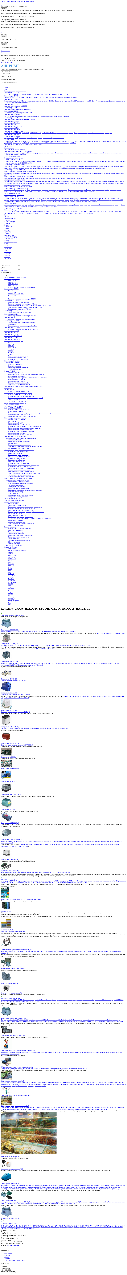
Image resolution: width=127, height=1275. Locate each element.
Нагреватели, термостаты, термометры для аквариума (50, 198)
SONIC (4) (105, 1227)
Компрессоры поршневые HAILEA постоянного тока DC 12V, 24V (76, 101)
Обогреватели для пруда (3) (71, 1202)
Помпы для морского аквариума (96, 190)
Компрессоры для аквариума (13, 131)
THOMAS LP (35, 116)
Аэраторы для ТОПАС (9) (9, 881)
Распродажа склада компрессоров (15, 91)
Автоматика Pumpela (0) (8, 1052)
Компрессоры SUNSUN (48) (10, 768)
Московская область (10, 218)
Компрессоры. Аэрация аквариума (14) (13, 1107)
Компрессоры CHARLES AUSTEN (57, 166)
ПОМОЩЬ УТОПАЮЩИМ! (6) (11, 1218)
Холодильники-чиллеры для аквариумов (70, 201)
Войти (3, 62)
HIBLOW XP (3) (16, 631)
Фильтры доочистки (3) (100, 951)
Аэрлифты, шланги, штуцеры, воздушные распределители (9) (37, 881)
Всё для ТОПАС (9, 139)
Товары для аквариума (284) (10, 1183)
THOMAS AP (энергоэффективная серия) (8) (15, 728)
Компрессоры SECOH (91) (9, 643)
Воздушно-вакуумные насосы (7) (11, 993)
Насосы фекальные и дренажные (18, 448)
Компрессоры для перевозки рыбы (49, 181)
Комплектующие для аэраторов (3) (43, 872)
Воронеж (7, 225)
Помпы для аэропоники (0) (32, 1068)
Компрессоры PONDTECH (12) (11, 794)
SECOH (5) (48, 841)
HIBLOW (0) (20, 841)
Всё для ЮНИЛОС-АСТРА (13, 159)
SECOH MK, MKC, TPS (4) (31, 645)
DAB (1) (87, 1225)
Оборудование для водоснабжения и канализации (20, 171)
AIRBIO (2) (36, 1225)
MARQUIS (112, 211)
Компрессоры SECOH (11, 96)
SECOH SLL (40, 97)
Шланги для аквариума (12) (110, 1189)
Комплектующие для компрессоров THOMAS (54, 116)
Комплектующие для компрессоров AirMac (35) (16, 694)
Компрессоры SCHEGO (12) (10, 823)
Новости (7, 257)
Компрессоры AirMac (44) (9, 693)
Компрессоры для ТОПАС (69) (26, 882)
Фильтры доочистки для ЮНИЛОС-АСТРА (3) (23, 1001)
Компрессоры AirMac (11, 107)
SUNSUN (45, 133)
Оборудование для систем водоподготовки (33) (16, 1095)
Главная (6, 87)
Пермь (6, 240)
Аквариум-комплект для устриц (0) (97, 1109)
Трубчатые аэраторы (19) (62, 872)
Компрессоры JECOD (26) (9, 679)
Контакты (7, 258)
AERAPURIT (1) (6, 1225)
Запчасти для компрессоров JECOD (15, 106)
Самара (6, 243)
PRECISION (25, 133)
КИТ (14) (33, 1228)
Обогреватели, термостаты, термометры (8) (15, 1084)
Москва (6, 216)
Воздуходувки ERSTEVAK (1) (10, 1020)
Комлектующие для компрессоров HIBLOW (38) (60, 631)
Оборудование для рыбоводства (14, 180)
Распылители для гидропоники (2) (52, 1068)
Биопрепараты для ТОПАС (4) (67, 881)
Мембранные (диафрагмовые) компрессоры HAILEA (25, 307)
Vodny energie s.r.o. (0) (17, 1228)
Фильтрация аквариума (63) (63, 1107)
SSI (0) (111, 1227)
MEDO (118, 211)
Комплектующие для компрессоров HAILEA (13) (40, 663)
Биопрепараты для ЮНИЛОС (35, 161)
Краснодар (7, 232)
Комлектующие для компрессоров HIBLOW (55, 94)
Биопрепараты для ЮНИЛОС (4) (35, 1000)
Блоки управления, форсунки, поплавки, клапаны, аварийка (93, 141)
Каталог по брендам (10, 210)
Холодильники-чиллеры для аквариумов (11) (86, 1189)
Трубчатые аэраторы (57, 138)
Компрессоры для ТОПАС (21, 143)
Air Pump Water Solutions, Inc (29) (22, 1225)
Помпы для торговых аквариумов (31, 183)
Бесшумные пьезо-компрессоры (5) (80, 841)
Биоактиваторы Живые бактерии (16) (13, 931)
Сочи (6, 245)
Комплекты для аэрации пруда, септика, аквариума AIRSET (23, 144)
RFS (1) (71, 1227)
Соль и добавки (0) (53, 1109)
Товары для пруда (10, 203)
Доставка (7, 255)
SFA (51, 213)
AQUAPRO (45, 211)
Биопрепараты (9, 148)
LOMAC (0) (12, 1227)
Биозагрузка (8, 146)
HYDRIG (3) (112, 1225)
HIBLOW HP (8, 94)
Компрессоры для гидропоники (14, 178)
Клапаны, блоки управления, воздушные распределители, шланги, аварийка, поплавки (73, 161)
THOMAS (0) (5, 1228)
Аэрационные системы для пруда (15, 154)
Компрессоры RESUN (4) (9, 809)
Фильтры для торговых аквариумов (113, 183)
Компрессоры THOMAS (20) (10, 727)
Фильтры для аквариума (32, 201)
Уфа (5, 250)
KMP (101, 211)
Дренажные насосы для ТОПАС (18, 379)
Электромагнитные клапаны (112, 153)
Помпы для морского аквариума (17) (105, 1107)
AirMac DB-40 (66, 696)
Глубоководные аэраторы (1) (29, 1082)
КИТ (91, 213)
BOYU (6, 133)
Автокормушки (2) (7, 1185)
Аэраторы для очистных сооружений (16, 153)
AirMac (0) (43, 1225)
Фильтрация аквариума (59, 190)
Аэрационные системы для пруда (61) (13, 968)
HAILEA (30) (12, 841)
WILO (88, 213)
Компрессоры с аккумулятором (102, 133)
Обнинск (7, 220)
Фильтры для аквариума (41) (44, 1189)
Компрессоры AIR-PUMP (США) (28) (13, 1035)
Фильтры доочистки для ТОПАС (40, 143)
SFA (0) (99, 1227)
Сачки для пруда (13, 538)
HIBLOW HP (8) (6, 631)
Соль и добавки (45, 191)
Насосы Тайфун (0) (48, 1052)
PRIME (28, 213)
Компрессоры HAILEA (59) (9, 661)
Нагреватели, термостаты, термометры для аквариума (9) (52, 1185)
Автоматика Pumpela (11, 173)
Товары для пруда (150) (8, 1200)
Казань (6, 228)
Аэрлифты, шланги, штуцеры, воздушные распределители (37, 141)
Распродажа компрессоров (12, 193)
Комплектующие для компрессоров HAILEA (40, 101)
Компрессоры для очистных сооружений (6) (42, 951)
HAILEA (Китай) (39, 844)
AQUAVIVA (53, 211)
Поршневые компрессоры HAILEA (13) (30, 665)
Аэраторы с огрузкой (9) (9, 872)
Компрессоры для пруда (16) (53, 1202)
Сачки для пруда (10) (13, 1203)
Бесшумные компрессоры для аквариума (94, 844)
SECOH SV (48, 97)
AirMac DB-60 (76, 696)
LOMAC (106, 211)
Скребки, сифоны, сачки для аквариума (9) (94, 1187)
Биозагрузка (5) (6, 911)
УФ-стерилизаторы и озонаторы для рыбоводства (85, 183)
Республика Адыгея (10, 242)
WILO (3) (27, 1228)
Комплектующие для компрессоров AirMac (18, 109)
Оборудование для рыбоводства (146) (13, 1081)
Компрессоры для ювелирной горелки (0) (110, 1021)
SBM (36, 213)
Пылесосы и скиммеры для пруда (109, 205)
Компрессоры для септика (72, 168)
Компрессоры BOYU (11, 124)
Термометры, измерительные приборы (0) (73, 1109)
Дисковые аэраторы (24, 138)
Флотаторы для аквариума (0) (62, 1189)
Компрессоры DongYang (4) (9, 859)
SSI (59, 213)
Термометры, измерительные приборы (62, 191)
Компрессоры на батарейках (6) (101, 841)
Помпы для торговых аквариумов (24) (41, 1084)
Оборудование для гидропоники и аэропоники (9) (17, 1067)
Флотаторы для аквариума (48, 201)
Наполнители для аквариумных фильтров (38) (85, 1185)
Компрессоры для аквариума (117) (11, 839)
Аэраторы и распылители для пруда (15, 205)
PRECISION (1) (30, 841)
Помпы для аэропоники (32, 178)
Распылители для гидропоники (50, 178)
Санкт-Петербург (9, 221)
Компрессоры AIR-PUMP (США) (14, 170)
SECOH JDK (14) (16, 645)
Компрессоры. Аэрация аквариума (15, 190)
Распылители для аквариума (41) (69, 1187)
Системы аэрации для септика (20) (12, 1169)
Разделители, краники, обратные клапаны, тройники (25, 490)
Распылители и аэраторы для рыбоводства (55, 183)
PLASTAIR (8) (46, 1227)
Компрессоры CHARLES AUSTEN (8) (61, 1020)
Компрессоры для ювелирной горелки (93, 168)
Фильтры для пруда (51, 206)
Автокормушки (9, 198)
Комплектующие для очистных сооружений (18, 151)
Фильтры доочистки (96, 153)
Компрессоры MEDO (11, 111)
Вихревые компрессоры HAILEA (15, 101)
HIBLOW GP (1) (39, 631)
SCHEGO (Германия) (26, 844)
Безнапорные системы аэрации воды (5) (29, 1052)
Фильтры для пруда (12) (67, 1203)
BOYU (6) (4, 841)
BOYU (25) (81, 1225)
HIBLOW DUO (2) (28, 631)
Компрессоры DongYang (12, 134)
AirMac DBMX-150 (10, 698)
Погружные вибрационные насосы (63, 173)
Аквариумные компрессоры (23, 198)
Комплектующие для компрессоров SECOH (66, 97)
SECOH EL (8, 97)
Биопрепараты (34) (7, 930)
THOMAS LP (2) (34, 728)
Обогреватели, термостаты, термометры (21, 468)
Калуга (6, 230)
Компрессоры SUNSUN (12, 123)
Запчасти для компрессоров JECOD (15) (13, 680)
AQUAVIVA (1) (62, 1225)
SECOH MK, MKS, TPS (46, 649)
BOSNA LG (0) (72, 1225)
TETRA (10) (65, 841)
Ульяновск (7, 248)
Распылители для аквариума (64, 200)
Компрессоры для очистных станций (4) (37, 1021)
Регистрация (9, 62)
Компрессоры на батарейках (83, 133)
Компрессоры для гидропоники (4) (12, 1068)
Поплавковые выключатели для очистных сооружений (72, 153)
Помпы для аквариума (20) (50, 1187)
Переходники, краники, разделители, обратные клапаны (22, 200)
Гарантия (9, 1)
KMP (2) (5, 1227)
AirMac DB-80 (96, 696)
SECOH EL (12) (6, 645)
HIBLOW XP (17, 94)
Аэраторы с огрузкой (11, 138)
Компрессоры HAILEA (11, 99)
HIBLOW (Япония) (51, 844)
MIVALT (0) (37, 1227)
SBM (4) (77, 1227)
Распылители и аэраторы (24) (37, 1109)
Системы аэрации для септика (14, 195)
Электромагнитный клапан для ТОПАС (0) (73, 882)
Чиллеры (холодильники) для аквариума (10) (32, 1086)
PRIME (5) (65, 1227)
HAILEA (12, 133)
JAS (98, 211)
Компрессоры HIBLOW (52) (10, 630)
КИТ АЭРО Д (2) (26, 1020)
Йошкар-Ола (8, 226)
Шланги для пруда (39, 206)
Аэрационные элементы (12, 136)
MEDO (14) (29, 1227)
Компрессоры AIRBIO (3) (9, 757)
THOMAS (70, 213)
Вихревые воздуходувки (12, 156)
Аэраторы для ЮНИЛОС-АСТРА (15, 161)
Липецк (6, 233)
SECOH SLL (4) (45, 645)
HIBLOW (18, 133)
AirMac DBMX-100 (108, 696)
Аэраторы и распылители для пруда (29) (14, 1202)
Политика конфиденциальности (14, 1260)
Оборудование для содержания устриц (16, 188)
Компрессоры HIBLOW (12, 92)
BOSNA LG (61, 211)
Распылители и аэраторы (32, 191)
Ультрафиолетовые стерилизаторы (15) (32, 1203)
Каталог (7, 89)
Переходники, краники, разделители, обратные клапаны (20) (22, 1187)
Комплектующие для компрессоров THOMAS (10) (56, 728)
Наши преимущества (27, 1)
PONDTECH (22, 213)
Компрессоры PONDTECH (13, 126)
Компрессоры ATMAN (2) (40, 1020)
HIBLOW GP (36, 94)
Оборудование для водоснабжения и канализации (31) (18, 1050)
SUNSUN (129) (118, 1227)
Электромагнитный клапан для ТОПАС (63, 143)
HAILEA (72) (94, 1225)
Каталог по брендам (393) (9, 1223)
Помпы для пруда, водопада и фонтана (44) (94, 1202)
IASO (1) (120, 1225)
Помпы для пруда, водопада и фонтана (86, 205)
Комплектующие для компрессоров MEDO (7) (15, 712)
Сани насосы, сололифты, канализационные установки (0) (98, 1052)
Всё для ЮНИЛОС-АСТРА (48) (11, 998)
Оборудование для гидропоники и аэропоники (19, 176)
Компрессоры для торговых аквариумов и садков (76, 181)
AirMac (39, 211)
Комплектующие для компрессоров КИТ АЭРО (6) (17, 745)
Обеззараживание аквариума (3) (82, 1107)
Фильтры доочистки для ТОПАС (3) (47, 882)
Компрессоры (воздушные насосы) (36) (13, 1018)
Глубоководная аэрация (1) (35, 1202)
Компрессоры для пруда (50, 205)
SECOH (38, 133)
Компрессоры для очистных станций (26, 168)
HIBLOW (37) (103, 1225)
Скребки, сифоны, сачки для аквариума (86, 200)
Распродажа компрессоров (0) (10, 1156)
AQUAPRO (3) (52, 1225)
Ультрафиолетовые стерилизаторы (22, 206)
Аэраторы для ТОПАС (11, 141)
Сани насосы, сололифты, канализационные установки (92, 173)
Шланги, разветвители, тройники (71, 178)
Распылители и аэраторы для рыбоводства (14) (68, 1084)
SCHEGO (33, 133)
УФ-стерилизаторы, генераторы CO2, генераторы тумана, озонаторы (30, 518)
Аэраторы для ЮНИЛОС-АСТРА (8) (12, 1000)
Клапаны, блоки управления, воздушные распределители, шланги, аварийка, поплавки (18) (75, 1000)
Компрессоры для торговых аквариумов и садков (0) (81, 1082)
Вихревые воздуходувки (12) (10, 983)
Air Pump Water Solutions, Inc (22, 211)
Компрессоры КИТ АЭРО (12, 118)
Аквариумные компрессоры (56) (23, 1185)
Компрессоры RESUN (11, 128)
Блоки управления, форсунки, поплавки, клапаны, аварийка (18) (97, 881)
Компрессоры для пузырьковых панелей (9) (64, 1021)
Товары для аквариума (11, 196)
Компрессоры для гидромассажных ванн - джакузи (24, 428)
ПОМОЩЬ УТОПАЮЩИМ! (13, 208)
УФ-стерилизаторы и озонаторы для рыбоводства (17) (100, 1084)
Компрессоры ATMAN (38, 166)
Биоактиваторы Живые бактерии (14, 149)
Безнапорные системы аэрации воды (29, 173)
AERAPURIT (8, 211)
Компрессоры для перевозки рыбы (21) (51, 1082)
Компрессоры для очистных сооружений (41, 153)
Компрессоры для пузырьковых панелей (51, 168)
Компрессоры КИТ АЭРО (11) (10, 743)
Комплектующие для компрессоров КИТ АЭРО (19, 119)
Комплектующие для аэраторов (41, 138)
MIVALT (7, 213)
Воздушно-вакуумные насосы (13, 158)
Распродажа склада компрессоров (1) (12, 615)
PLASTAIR (14, 213)
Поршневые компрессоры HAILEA (21, 102)
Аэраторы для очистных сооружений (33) (14, 951)
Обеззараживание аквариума (77, 190)
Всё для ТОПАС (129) (8, 879)
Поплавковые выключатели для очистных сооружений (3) (74, 951)
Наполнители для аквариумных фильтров (80, 198)
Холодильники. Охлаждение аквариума (39, 190)
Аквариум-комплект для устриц (85, 191)
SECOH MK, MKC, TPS (28, 97)
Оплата (3, 1)
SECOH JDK (16, 97)
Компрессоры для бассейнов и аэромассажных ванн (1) (91, 1020)
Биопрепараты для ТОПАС (65, 141)
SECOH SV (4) (55, 645)
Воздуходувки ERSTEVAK (13, 166)
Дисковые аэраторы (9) (24, 872)
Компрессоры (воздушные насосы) (15, 164)
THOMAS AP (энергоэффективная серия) (17, 116)
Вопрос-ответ (16, 1)
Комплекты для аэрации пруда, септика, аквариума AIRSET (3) (21, 899)
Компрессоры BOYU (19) (9, 781)
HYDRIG (89, 211)
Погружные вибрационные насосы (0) (67, 1052)
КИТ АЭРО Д (26, 166)
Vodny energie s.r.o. (79, 213)
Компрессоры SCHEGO (12, 129)
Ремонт (6, 215)
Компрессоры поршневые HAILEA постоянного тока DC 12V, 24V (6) (78, 663)
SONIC (55, 213)
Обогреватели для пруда (66, 205)
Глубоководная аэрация (35, 205)
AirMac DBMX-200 (22, 698)
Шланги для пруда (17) (52, 1203)
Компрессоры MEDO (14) (9, 710)
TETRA (50, 133)
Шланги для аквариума (90, 201)
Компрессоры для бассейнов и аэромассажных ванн (85, 166)
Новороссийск (9, 238)
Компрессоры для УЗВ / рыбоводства (104, 181)
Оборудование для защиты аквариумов (106, 198)
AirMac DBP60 (86, 696)
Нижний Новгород (10, 237)
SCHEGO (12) (39, 841)
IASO (94, 211)
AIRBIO (34, 211)
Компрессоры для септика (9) (87, 1021)
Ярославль (7, 253)
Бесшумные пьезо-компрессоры (63, 133)
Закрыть (3, 8)
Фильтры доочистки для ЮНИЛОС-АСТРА (18, 163)
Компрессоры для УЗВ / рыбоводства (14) (111, 1082)
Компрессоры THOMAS (12, 114)
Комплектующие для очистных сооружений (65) (16, 949)
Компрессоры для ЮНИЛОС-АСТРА (113, 161)
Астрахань (7, 223)
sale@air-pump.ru (13, 1245)
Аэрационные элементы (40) (10, 871)
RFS (32, 213)
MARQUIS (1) (21, 1227)
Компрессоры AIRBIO (11, 121)
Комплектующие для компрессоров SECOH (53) (75, 645)
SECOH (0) (93, 1227)
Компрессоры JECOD (11, 104)
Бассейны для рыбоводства (13, 181)
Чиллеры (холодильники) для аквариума (17, 185)
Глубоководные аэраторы (30, 181)
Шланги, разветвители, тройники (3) (75, 1068)
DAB (72, 211)
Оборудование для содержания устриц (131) (15, 1106)
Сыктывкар (8, 247)
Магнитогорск (9, 235)
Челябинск (7, 252)
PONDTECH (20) (56, 1227)
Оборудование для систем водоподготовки (18, 186)
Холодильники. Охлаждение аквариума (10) (40, 1107)
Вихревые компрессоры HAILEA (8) (12, 663)
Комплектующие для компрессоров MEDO (18, 113)
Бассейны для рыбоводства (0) (10, 1082)
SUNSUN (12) (56, 841)
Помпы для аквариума (48, 200)
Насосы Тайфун (47, 173)
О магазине (8, 1253)
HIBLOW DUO (27, 94)
